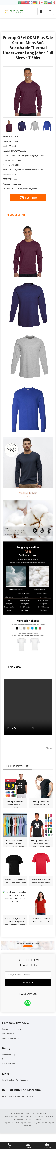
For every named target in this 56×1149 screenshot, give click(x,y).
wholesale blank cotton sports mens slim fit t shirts (41, 881)
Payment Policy (8, 1054)
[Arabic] (19, 2)
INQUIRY (31, 198)
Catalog (27, 1113)
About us (19, 1113)
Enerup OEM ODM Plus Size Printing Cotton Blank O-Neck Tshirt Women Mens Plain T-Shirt (41, 842)
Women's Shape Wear (35, 1116)
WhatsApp (27, 1003)
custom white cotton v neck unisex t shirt (41, 920)
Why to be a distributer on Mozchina (17, 1096)
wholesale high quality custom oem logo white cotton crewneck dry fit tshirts (15, 920)
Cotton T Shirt (28, 24)
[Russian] (49, 2)
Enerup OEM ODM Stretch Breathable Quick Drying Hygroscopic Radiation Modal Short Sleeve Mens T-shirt (41, 803)
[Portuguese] (45, 2)
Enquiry (35, 1113)
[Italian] (38, 2)
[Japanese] (42, 2)
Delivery (5, 1059)
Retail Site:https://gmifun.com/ (15, 1080)
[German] (34, 2)
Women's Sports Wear (14, 1116)
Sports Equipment (33, 1119)
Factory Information (10, 1038)
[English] (27, 2)
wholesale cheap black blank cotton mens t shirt (15, 881)
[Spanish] (53, 2)
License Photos (8, 1063)
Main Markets (8, 1033)
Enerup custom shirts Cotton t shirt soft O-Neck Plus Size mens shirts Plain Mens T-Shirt (15, 842)
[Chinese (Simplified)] (23, 2)
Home (11, 1113)
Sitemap (42, 1113)
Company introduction (11, 1029)
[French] (31, 2)
